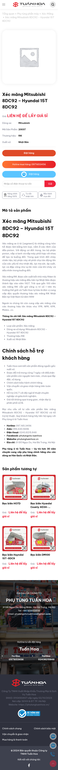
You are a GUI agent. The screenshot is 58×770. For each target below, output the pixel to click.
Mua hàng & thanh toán (15, 739)
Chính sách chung (12, 728)
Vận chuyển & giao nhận (15, 734)
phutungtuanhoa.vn (28, 439)
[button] (3, 4)
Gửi (50, 183)
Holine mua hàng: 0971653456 (29, 164)
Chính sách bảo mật (45, 728)
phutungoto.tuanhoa (30, 435)
